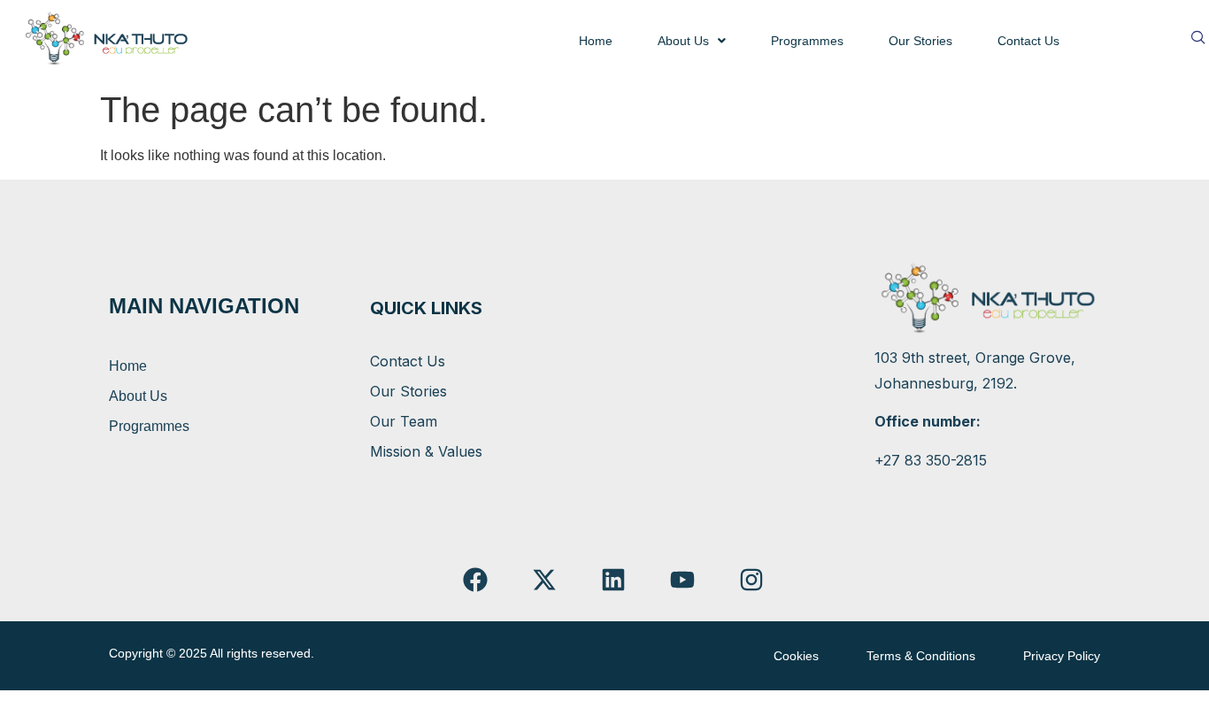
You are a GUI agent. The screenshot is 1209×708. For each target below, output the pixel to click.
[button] (691, 40)
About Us (683, 41)
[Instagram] (751, 580)
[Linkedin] (613, 580)
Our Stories (920, 41)
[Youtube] (682, 580)
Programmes (807, 41)
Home (595, 41)
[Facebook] (475, 580)
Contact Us (1028, 41)
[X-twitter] (544, 580)
